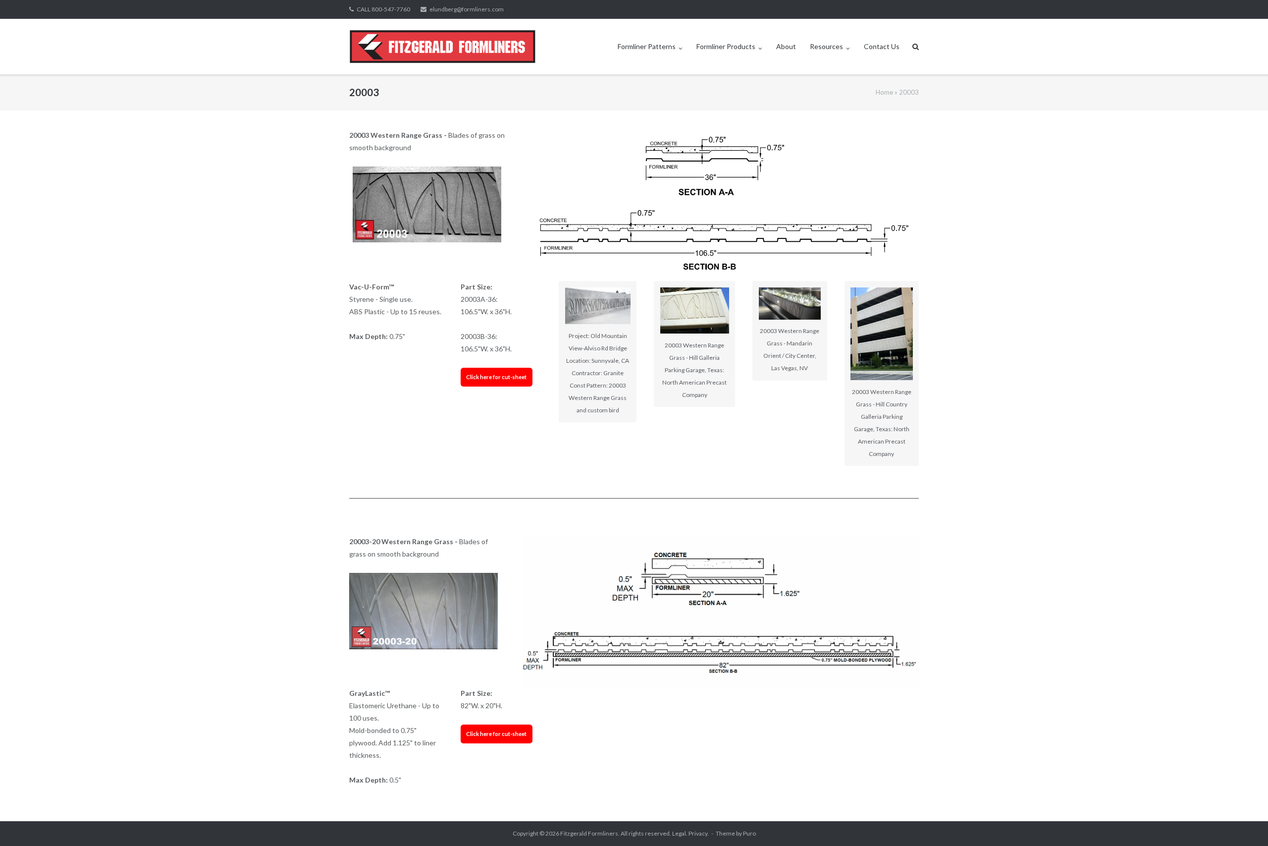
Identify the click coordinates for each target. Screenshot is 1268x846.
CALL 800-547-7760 (383, 9)
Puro (749, 833)
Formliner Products (725, 46)
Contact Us (881, 46)
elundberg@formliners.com (466, 9)
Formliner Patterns (647, 46)
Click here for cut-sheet (496, 377)
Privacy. (698, 833)
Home (884, 92)
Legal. (679, 833)
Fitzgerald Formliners (589, 833)
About (786, 46)
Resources (826, 46)
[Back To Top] (1243, 822)
